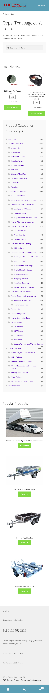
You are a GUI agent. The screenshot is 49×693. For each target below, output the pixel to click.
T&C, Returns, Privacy (11, 680)
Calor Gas (12, 139)
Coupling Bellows (21, 278)
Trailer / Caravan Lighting (21, 244)
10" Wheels (18, 326)
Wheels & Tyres (17, 322)
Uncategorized (14, 386)
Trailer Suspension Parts (20, 318)
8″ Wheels (18, 339)
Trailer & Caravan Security (21, 292)
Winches (14, 187)
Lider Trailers (16, 357)
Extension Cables (18, 156)
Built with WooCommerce (31, 680)
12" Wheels (18, 331)
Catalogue (24, 445)
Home (7, 14)
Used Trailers (16, 377)
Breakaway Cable (21, 274)
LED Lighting (19, 248)
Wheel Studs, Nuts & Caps (24, 287)
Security (14, 169)
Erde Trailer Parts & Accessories (23, 200)
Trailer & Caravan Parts (17, 191)
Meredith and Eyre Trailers (21, 361)
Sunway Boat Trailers (19, 373)
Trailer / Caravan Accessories (22, 222)
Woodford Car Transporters (22, 381)
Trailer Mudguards (18, 313)
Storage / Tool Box (18, 174)
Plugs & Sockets (17, 165)
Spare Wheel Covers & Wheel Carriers (28, 344)
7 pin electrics (19, 235)
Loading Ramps (17, 161)
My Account (8, 689)
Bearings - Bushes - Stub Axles (26, 257)
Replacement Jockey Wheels (25, 217)
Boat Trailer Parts (18, 196)
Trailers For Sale (14, 348)
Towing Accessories (16, 143)
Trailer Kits (15, 309)
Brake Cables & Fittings (23, 265)
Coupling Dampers (21, 283)
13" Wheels (18, 335)
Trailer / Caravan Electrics (21, 226)
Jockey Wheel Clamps (22, 209)
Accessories (15, 148)
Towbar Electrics (20, 239)
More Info (24, 494)
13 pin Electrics (20, 231)
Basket (38, 687)
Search (24, 689)
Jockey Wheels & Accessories (22, 204)
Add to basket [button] (12, 107)
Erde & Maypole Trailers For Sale (23, 353)
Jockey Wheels (20, 213)
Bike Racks (15, 152)
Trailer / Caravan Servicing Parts (23, 252)
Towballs (15, 183)
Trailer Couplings (21, 305)
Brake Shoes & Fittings (23, 270)
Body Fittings (19, 261)
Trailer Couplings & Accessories (23, 296)
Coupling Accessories (22, 300)
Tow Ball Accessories (19, 178)
